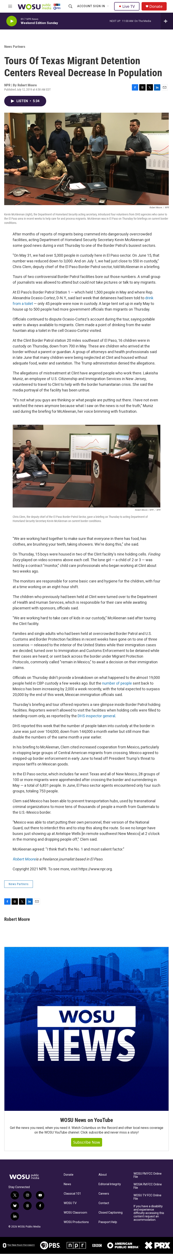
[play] (11, 21)
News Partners (14, 46)
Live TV (128, 6)
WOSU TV (70, 1203)
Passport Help (108, 1222)
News (67, 1184)
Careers (104, 1193)
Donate (155, 6)
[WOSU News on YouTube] (86, 1029)
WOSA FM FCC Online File (148, 1186)
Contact (104, 1203)
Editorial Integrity (110, 1184)
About (103, 1174)
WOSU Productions (76, 1222)
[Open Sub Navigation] (108, 6)
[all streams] (167, 21)
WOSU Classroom (75, 1212)
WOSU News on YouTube (86, 1120)
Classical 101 (72, 1193)
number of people (117, 683)
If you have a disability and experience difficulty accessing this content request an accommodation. (149, 1213)
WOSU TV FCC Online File (147, 1197)
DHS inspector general (96, 716)
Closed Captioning (111, 1212)
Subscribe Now (86, 1142)
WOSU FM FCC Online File (148, 1175)
